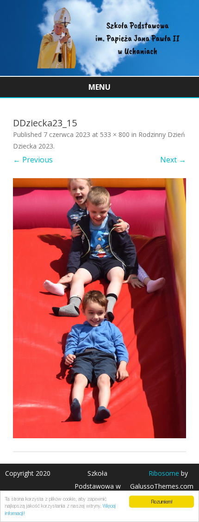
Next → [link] (173, 160)
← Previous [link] (33, 160)
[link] (99, 73)
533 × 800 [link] (115, 134)
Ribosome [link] (164, 473)
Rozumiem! (162, 501)
